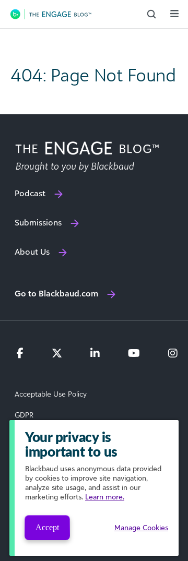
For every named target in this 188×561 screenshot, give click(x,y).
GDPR (24, 415)
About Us (32, 251)
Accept (47, 527)
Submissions (38, 222)
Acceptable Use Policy (51, 394)
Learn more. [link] (104, 496)
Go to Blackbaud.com (56, 293)
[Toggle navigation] (174, 13)
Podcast (30, 193)
